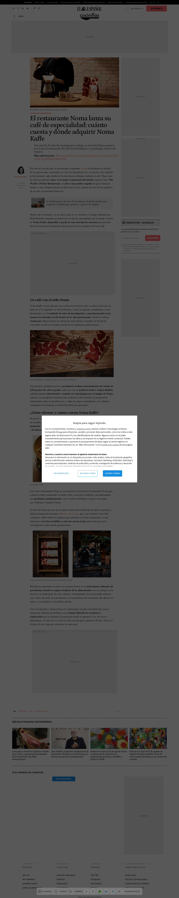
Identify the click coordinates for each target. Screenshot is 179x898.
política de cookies (110, 444)
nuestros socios (84, 428)
